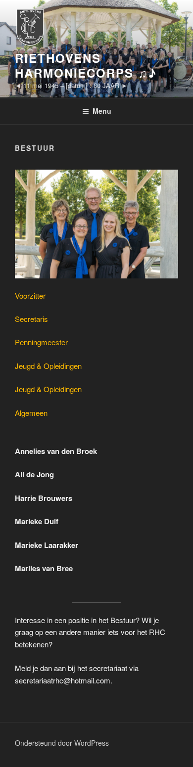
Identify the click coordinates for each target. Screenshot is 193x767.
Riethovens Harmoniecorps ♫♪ (86, 65)
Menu (102, 111)
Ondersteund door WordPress (62, 743)
